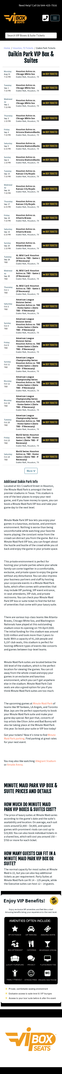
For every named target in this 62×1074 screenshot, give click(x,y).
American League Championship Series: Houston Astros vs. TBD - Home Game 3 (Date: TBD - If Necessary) (28, 401)
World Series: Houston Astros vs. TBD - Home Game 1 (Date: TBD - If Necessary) (27, 438)
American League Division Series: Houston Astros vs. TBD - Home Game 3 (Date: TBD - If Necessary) (28, 343)
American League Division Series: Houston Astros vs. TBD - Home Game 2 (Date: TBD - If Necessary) (28, 324)
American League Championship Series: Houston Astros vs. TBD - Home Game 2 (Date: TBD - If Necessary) (28, 382)
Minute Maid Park (42, 703)
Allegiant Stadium (45, 761)
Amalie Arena (15, 764)
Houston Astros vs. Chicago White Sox (25, 72)
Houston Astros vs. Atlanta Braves (25, 216)
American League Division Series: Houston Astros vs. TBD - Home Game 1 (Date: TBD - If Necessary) (28, 305)
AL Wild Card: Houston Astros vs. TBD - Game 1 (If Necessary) (28, 258)
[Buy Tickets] (50, 74)
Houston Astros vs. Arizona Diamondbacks (28, 130)
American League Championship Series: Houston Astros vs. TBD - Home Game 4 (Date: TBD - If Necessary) (28, 421)
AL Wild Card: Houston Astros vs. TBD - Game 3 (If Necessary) (28, 288)
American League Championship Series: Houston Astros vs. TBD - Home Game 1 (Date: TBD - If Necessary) (28, 363)
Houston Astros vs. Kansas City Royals (25, 172)
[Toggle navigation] (54, 18)
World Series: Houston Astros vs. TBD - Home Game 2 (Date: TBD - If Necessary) (27, 455)
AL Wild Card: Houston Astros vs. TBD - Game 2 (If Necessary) (28, 273)
